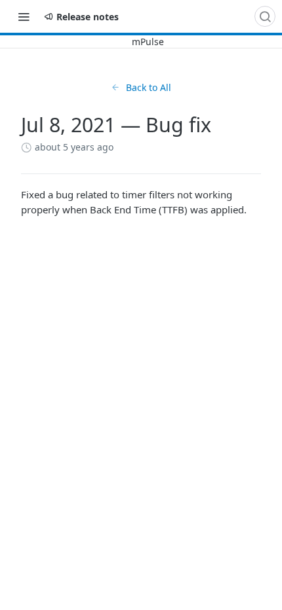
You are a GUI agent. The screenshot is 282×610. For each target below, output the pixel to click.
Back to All (148, 87)
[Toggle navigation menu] (23, 16)
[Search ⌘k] (264, 16)
